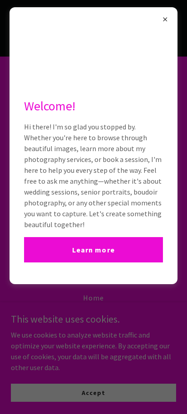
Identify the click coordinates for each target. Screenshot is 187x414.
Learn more (93, 249)
